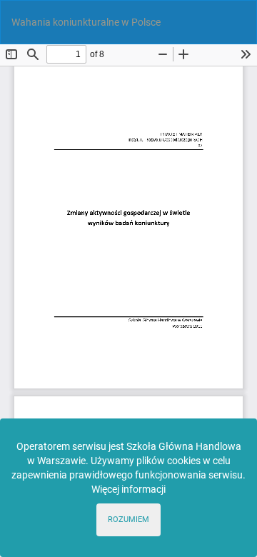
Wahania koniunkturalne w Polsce (86, 22)
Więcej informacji (128, 489)
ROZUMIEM (128, 519)
